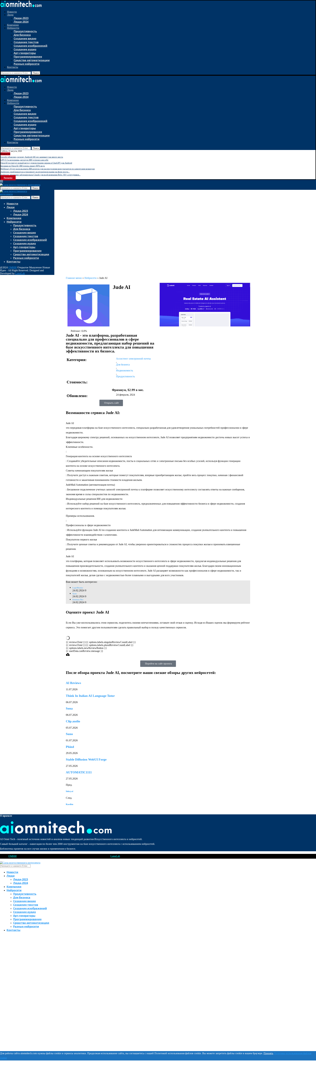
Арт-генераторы (25, 53)
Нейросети (13, 28)
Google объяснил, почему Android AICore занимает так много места (31, 157)
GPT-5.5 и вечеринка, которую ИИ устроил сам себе (24, 160)
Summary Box (77, 600)
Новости (12, 11)
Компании (13, 25)
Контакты (12, 67)
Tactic (74, 594)
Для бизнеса (22, 35)
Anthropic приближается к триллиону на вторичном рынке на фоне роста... (35, 172)
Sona (69, 708)
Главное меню (74, 278)
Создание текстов (26, 42)
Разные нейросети (27, 64)
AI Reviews (73, 683)
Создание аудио (25, 49)
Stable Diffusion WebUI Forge (86, 759)
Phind (70, 747)
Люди (10, 14)
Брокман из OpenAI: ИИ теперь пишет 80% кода (22, 166)
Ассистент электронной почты (133, 358)
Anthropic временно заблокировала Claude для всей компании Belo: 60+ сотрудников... (40, 175)
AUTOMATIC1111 (79, 772)
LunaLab (20, 273)
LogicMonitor (77, 588)
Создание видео (25, 38)
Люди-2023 (21, 18)
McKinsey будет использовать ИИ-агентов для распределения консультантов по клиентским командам (47, 169)
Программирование (28, 56)
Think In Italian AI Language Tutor (90, 695)
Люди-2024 (21, 22)
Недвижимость (124, 370)
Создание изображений (30, 46)
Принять (268, 1053)
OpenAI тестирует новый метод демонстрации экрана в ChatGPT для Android (36, 163)
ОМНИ (12, 267)
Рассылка (8, 178)
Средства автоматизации (32, 60)
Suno (69, 734)
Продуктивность (25, 31)
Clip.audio (73, 721)
